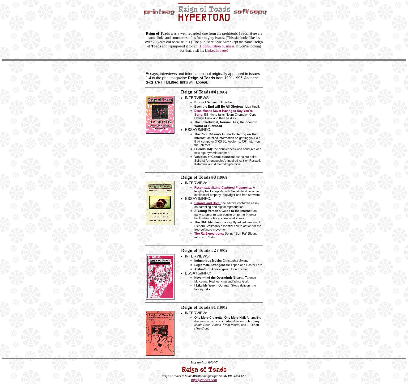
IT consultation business (216, 46)
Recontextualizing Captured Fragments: (223, 187)
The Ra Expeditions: (209, 233)
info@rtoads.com (204, 380)
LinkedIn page (216, 50)
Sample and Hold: (207, 203)
